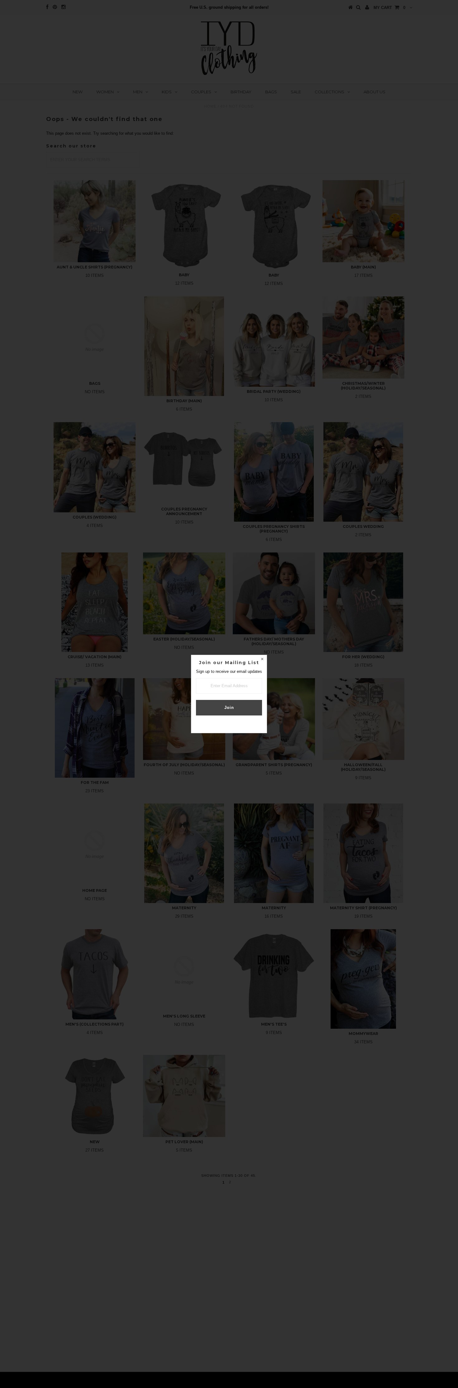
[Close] (262, 659)
